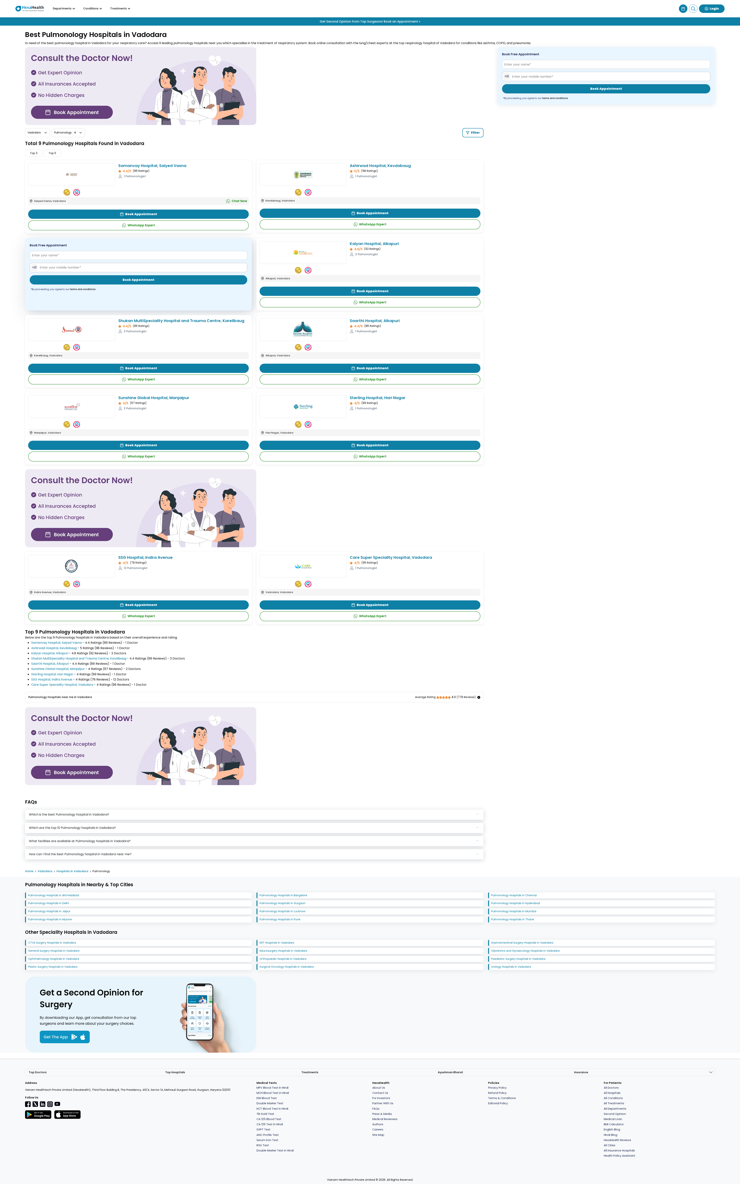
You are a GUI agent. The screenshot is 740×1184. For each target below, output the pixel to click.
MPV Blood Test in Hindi (272, 1088)
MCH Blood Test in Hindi (272, 1093)
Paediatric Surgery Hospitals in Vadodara (518, 959)
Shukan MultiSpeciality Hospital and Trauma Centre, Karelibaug (181, 320)
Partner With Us (382, 1103)
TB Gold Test (265, 1114)
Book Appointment (141, 214)
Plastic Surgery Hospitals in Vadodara (52, 967)
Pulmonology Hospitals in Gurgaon (282, 903)
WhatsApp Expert (141, 225)
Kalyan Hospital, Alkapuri (374, 243)
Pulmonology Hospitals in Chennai (514, 895)
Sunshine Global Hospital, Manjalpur (153, 397)
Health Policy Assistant (619, 1156)
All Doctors (611, 1088)
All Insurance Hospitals (619, 1150)
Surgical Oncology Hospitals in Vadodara (287, 967)
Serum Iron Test (267, 1140)
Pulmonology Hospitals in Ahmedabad (53, 895)
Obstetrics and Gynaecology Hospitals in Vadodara (525, 951)
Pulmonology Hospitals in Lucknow (282, 911)
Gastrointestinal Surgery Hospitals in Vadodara (522, 943)
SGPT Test (263, 1129)
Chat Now (239, 201)
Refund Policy (497, 1093)
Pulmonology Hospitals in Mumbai (513, 911)
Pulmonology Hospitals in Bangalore (283, 895)
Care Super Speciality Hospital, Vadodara (391, 557)
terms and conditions (83, 289)
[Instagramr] (50, 1104)
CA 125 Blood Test (268, 1119)
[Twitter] (35, 1104)
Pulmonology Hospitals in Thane (512, 919)
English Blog (612, 1129)
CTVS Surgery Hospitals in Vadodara (52, 943)
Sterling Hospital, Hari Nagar (377, 397)
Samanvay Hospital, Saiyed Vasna (152, 165)
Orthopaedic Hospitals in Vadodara (283, 959)
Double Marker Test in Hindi (275, 1150)
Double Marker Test (269, 1103)
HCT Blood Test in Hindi (272, 1109)
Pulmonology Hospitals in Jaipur (49, 911)
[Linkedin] (42, 1104)
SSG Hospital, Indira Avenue (145, 557)
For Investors (381, 1098)
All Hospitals (612, 1093)
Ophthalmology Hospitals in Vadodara (53, 959)
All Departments (615, 1109)
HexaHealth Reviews (617, 1140)
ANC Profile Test (267, 1135)
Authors (377, 1124)
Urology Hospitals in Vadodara (511, 967)
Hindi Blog (610, 1135)
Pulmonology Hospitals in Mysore (50, 919)
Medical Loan (613, 1119)
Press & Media (382, 1114)
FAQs (375, 1109)
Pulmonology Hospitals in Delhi (48, 903)
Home (29, 871)
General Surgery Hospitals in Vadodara (53, 951)
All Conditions (613, 1098)
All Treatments (614, 1103)
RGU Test (262, 1145)
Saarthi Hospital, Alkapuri (375, 320)
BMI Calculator (614, 1124)
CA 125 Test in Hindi (269, 1124)
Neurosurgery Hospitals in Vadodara (283, 951)
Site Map (378, 1135)
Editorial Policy (498, 1103)
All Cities (609, 1145)
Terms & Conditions (502, 1098)
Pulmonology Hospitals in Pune (280, 919)
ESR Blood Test (266, 1098)
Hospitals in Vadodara (72, 871)
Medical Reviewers (385, 1119)
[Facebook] (28, 1104)
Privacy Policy (497, 1088)
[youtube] (57, 1104)
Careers (377, 1129)
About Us (378, 1088)
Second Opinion (615, 1114)
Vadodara (45, 871)
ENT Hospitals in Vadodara (277, 943)
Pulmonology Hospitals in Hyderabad (515, 903)
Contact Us (380, 1093)
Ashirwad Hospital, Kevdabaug (380, 165)
